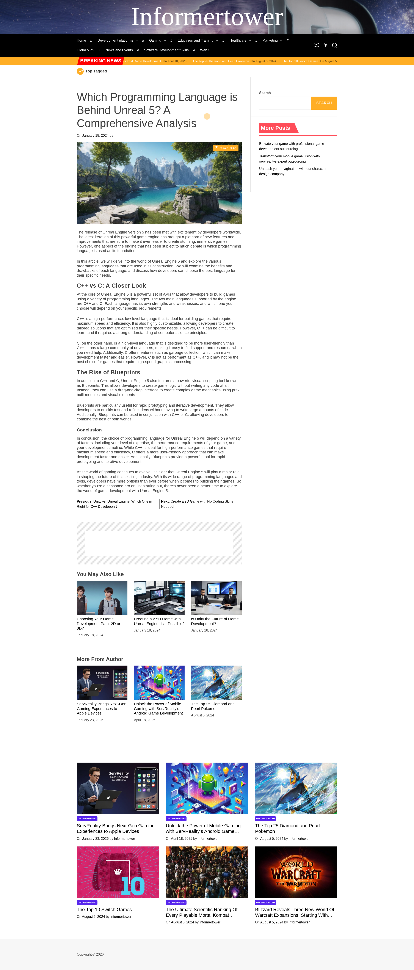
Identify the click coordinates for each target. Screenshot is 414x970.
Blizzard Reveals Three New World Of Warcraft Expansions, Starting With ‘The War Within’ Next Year (294, 915)
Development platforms (115, 40)
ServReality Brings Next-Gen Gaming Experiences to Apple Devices (101, 708)
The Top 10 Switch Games (243, 61)
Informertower (207, 16)
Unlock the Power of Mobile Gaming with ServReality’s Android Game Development (158, 708)
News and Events (119, 50)
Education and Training (195, 40)
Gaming (155, 40)
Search (265, 93)
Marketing (270, 40)
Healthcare (237, 40)
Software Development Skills (166, 50)
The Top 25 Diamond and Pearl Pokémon (163, 61)
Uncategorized (87, 818)
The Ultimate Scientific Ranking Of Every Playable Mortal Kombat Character (201, 915)
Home (81, 40)
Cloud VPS (85, 50)
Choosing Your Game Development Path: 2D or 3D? (98, 623)
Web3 (204, 50)
